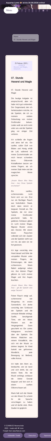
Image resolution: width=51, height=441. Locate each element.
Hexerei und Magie (20, 67)
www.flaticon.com (19, 431)
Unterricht (17, 69)
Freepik (5, 431)
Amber (21, 65)
